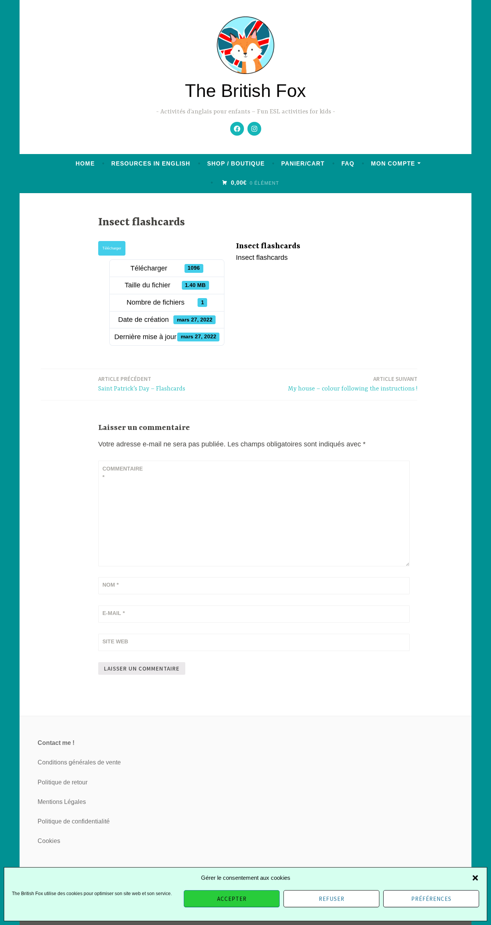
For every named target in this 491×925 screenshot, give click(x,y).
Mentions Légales (62, 802)
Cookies (49, 841)
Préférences (431, 898)
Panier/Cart (303, 163)
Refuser (331, 898)
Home (85, 163)
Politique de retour (62, 782)
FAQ (347, 163)
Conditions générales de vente (79, 762)
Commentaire (121, 473)
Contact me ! (56, 743)
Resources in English (150, 163)
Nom (110, 585)
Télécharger (111, 248)
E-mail (113, 613)
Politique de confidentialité (74, 821)
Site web (115, 641)
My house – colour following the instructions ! (352, 383)
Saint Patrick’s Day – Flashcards (141, 383)
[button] (475, 878)
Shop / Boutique (236, 163)
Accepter (232, 898)
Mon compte (393, 163)
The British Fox (245, 90)
